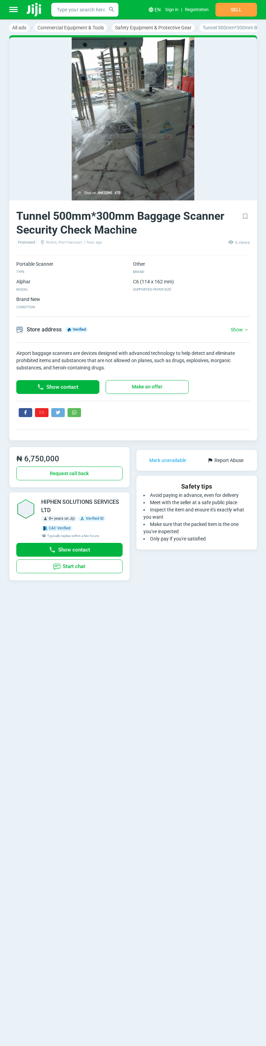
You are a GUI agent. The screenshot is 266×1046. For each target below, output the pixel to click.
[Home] (34, 10)
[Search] (111, 10)
